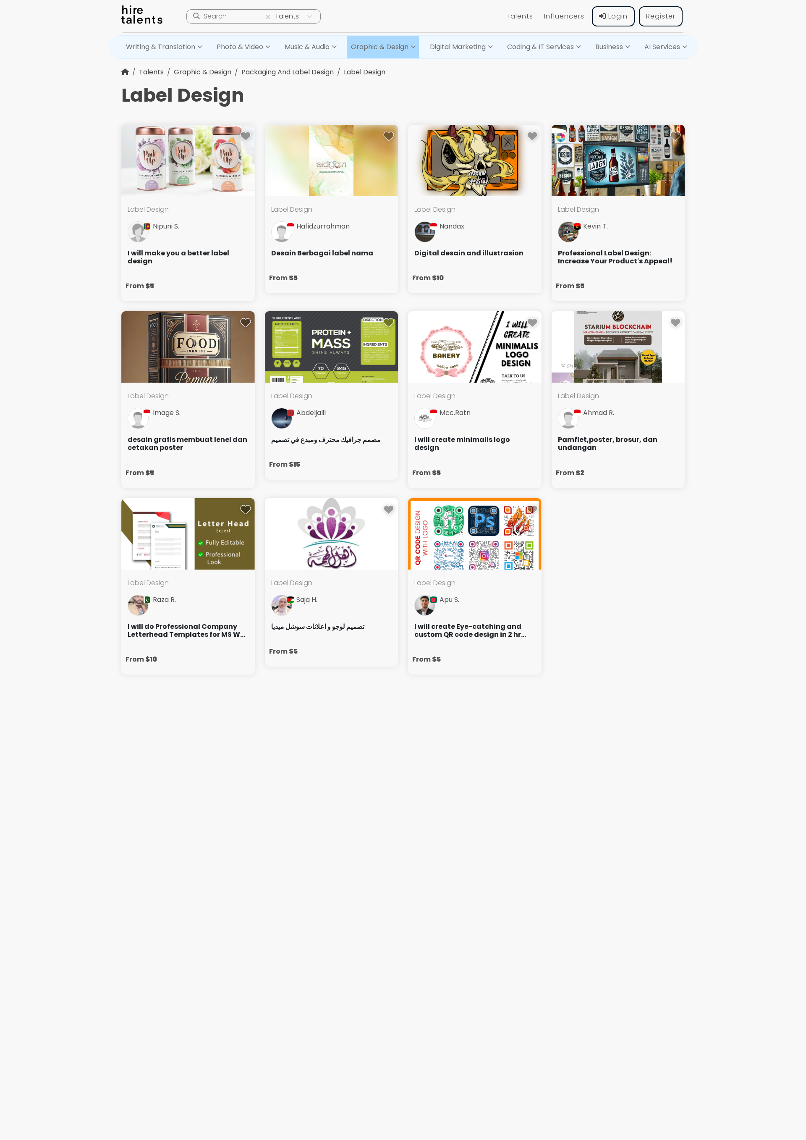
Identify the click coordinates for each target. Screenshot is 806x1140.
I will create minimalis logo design (462, 444)
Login (617, 16)
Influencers (564, 16)
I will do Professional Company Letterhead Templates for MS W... (186, 630)
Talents (519, 16)
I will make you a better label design (178, 257)
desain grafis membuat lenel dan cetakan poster (187, 444)
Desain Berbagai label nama (322, 253)
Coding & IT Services (540, 47)
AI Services (662, 47)
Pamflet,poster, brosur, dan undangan (607, 444)
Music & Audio (307, 47)
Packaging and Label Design (287, 72)
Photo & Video (240, 47)
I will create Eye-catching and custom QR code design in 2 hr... (470, 630)
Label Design (364, 72)
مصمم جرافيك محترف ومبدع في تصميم (326, 440)
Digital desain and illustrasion (468, 253)
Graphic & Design (379, 47)
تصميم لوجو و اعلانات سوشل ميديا (317, 626)
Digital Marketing (458, 47)
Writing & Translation (160, 47)
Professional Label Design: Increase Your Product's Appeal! (615, 257)
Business (609, 47)
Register (660, 16)
